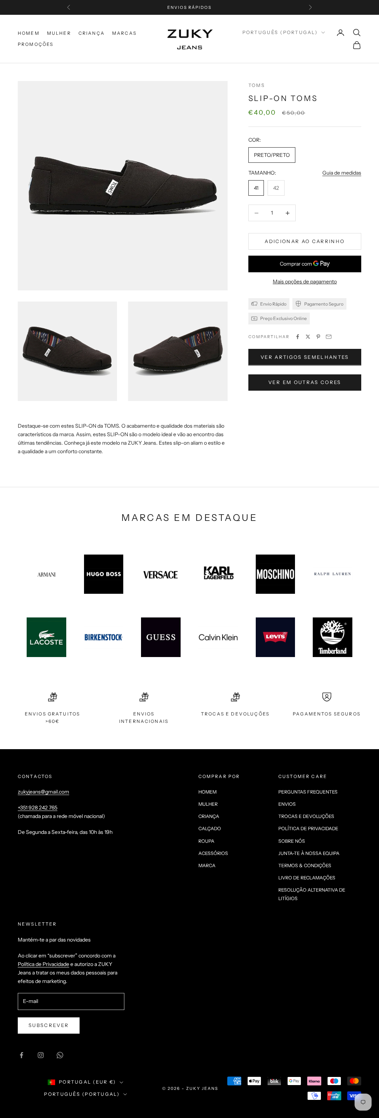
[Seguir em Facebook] (21, 1055)
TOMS (256, 85)
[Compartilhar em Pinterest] (318, 337)
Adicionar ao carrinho (305, 241)
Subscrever (48, 1025)
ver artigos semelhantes (305, 357)
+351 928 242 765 (37, 807)
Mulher (59, 33)
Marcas (124, 33)
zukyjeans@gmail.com (43, 791)
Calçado (209, 828)
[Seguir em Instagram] (40, 1055)
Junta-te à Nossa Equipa (308, 853)
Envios (287, 804)
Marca (206, 865)
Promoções (35, 44)
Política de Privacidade (308, 828)
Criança (91, 33)
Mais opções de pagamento (305, 281)
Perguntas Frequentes (308, 792)
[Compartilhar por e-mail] (329, 337)
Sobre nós (291, 841)
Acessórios (213, 853)
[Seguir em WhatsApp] (60, 1055)
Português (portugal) (280, 32)
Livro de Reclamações (306, 877)
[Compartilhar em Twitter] (308, 337)
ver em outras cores (304, 382)
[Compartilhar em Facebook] (298, 337)
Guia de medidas (341, 172)
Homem (29, 33)
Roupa (206, 841)
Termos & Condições (304, 865)
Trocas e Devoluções (306, 816)
